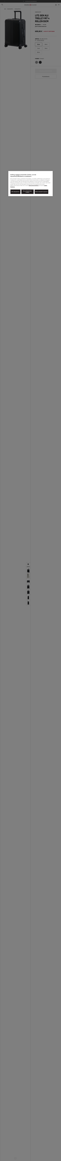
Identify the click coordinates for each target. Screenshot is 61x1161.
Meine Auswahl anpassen (41, 191)
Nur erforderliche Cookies (27, 191)
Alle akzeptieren (15, 191)
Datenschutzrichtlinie (33, 185)
